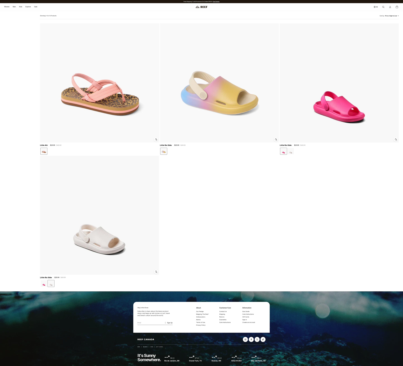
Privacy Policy (200, 325)
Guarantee (222, 319)
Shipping (222, 314)
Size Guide (245, 311)
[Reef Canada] (201, 7)
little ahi (44, 145)
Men (14, 7)
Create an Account (248, 322)
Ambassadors (200, 317)
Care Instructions (225, 322)
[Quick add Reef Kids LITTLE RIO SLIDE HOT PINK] (396, 139)
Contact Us (223, 311)
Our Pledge (200, 311)
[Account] (390, 7)
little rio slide (166, 145)
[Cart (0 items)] (397, 7)
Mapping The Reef (202, 314)
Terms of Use (200, 322)
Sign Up (170, 323)
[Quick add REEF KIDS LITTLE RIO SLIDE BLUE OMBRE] (276, 139)
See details (216, 1)
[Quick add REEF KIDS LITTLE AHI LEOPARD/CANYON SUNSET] (156, 139)
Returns (221, 317)
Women (6, 7)
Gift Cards (245, 317)
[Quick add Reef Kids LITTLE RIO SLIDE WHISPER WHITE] (156, 272)
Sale (35, 7)
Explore (28, 7)
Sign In (244, 319)
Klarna (198, 319)
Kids (20, 7)
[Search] (383, 7)
